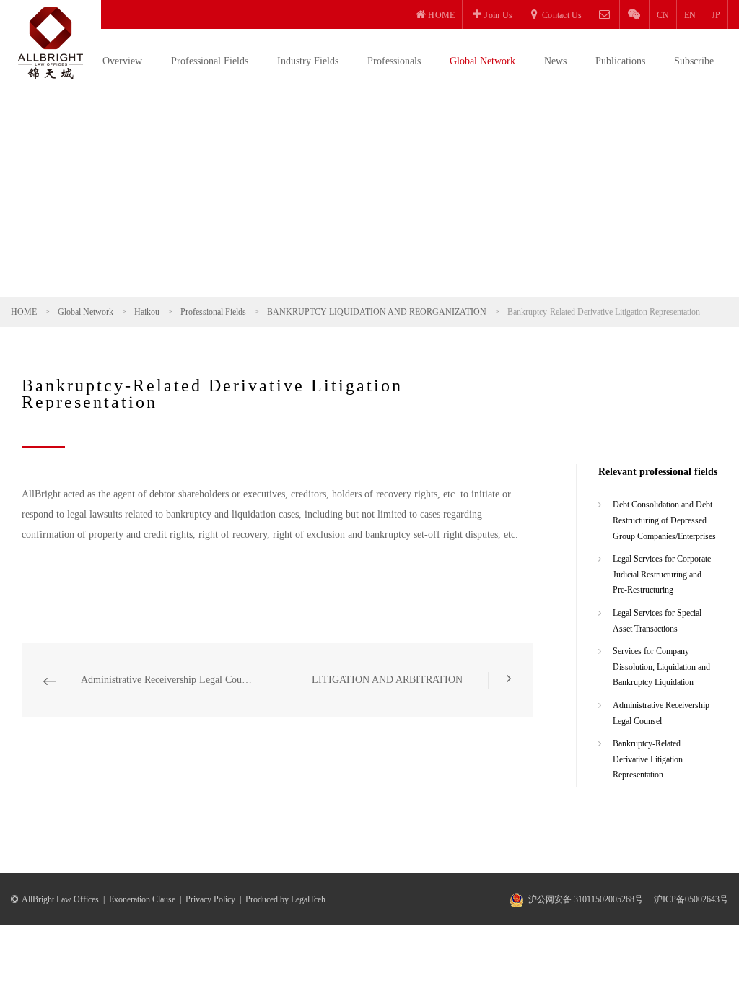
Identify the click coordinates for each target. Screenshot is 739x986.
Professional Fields (209, 61)
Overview (122, 61)
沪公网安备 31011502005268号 (585, 899)
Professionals (394, 61)
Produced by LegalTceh (285, 899)
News (555, 61)
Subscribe (694, 61)
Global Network (482, 61)
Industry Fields (307, 61)
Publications (620, 61)
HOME (24, 312)
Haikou (146, 312)
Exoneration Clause (142, 899)
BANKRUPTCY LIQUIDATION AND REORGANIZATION (376, 312)
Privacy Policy (210, 899)
